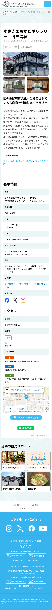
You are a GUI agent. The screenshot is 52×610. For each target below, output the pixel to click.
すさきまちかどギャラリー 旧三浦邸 (26, 389)
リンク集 (35, 505)
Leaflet (14, 411)
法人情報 (17, 505)
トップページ (6, 12)
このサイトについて (26, 508)
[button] (26, 397)
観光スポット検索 (19, 12)
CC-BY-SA (44, 411)
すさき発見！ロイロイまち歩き (18, 160)
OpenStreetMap (25, 411)
